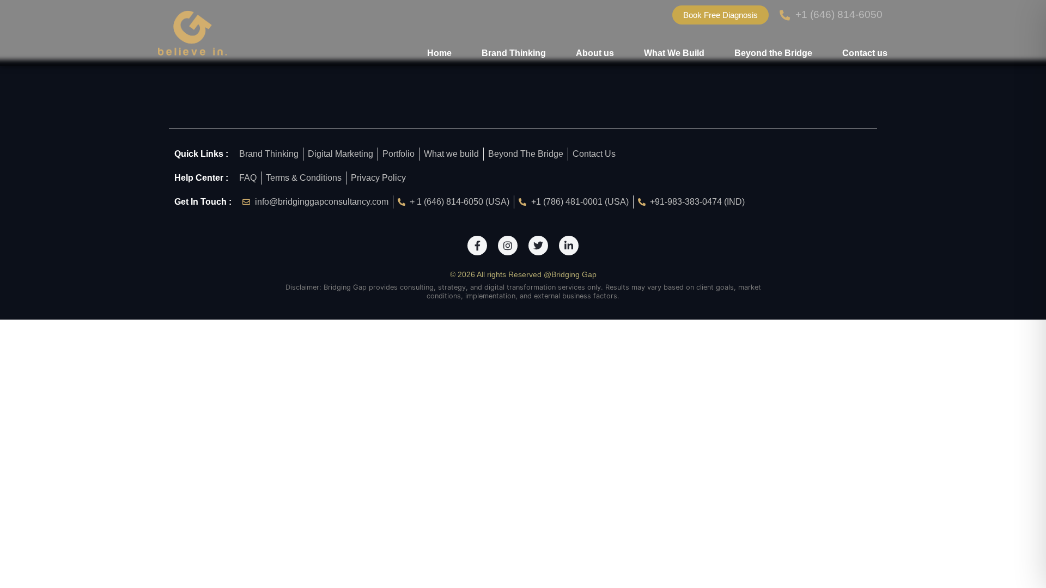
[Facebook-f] (477, 245)
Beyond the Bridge (773, 53)
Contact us (864, 53)
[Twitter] (538, 245)
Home (439, 53)
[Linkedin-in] (569, 245)
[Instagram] (508, 245)
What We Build (674, 53)
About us (595, 53)
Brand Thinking (514, 53)
